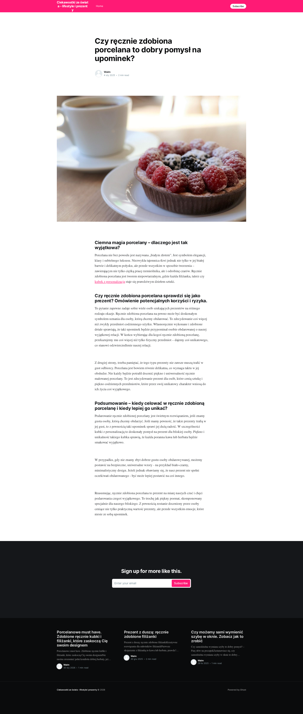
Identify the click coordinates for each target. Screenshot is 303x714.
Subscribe (238, 6)
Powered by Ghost (237, 689)
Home (99, 6)
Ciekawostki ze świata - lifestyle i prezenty (77, 689)
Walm (107, 71)
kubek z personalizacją (110, 281)
